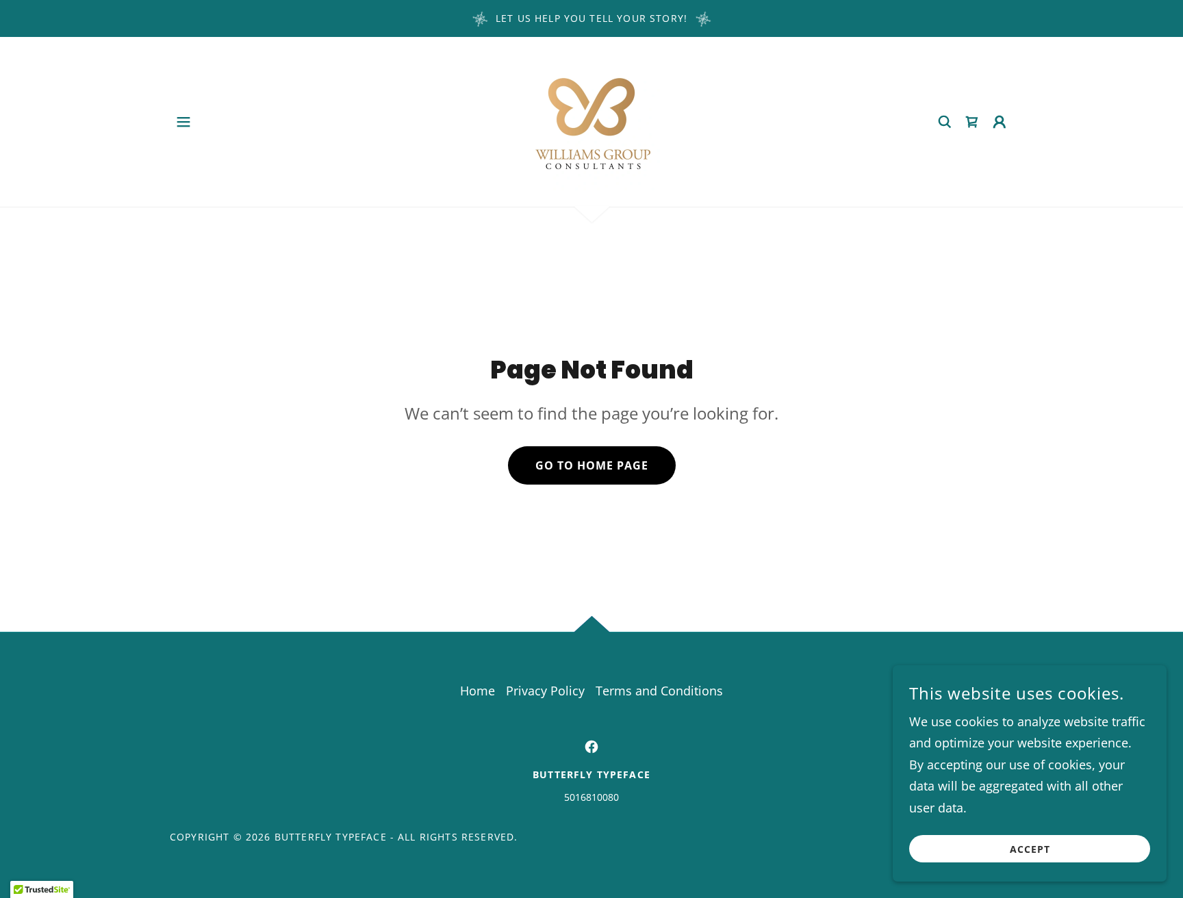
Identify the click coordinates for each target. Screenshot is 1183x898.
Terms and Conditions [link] (659, 690)
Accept (1030, 849)
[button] (183, 122)
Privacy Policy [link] (545, 690)
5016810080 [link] (591, 797)
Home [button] (477, 690)
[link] (591, 120)
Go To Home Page (591, 465)
